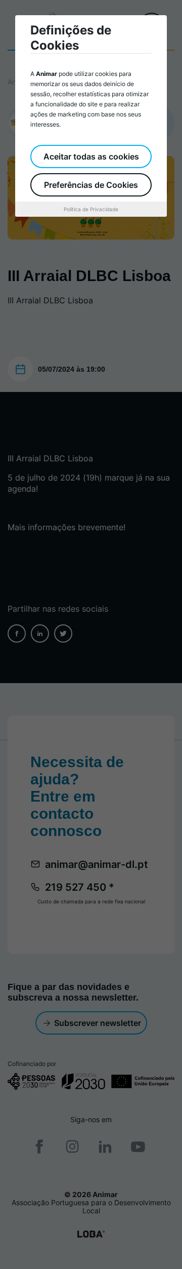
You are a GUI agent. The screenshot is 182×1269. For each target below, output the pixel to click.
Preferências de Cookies (91, 185)
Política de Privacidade (91, 209)
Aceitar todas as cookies (91, 156)
